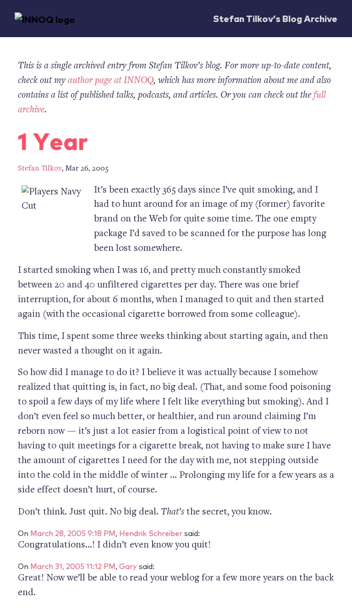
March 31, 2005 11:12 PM (73, 566)
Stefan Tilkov (40, 169)
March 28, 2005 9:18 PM (73, 533)
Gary (128, 566)
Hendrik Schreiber (150, 533)
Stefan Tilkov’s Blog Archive (275, 18)
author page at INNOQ (111, 81)
